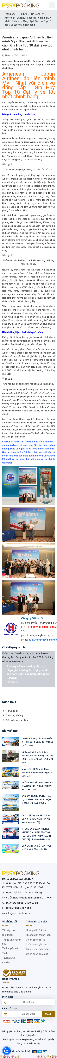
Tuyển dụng (8, 957)
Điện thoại (7, 996)
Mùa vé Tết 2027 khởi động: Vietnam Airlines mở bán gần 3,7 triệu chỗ (38, 772)
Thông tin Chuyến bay (11, 941)
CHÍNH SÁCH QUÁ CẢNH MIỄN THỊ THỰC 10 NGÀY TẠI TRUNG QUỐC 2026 (37, 742)
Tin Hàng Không (14, 715)
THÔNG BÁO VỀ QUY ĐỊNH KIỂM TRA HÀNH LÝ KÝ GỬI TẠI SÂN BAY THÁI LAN (37, 786)
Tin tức (6, 953)
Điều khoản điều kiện (37, 949)
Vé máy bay (8, 930)
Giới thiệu (7, 934)
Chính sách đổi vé (35, 939)
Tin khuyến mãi (10, 948)
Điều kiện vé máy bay (16, 720)
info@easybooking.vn (18, 913)
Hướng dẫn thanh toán (38, 934)
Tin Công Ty (11, 710)
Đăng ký (48, 1014)
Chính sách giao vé (36, 944)
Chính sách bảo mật (37, 953)
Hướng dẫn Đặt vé (36, 930)
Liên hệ (6, 962)
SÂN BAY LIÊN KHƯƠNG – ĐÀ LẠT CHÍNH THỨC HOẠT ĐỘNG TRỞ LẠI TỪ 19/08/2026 (37, 799)
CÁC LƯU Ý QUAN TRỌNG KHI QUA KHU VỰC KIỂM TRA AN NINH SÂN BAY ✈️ (36, 819)
